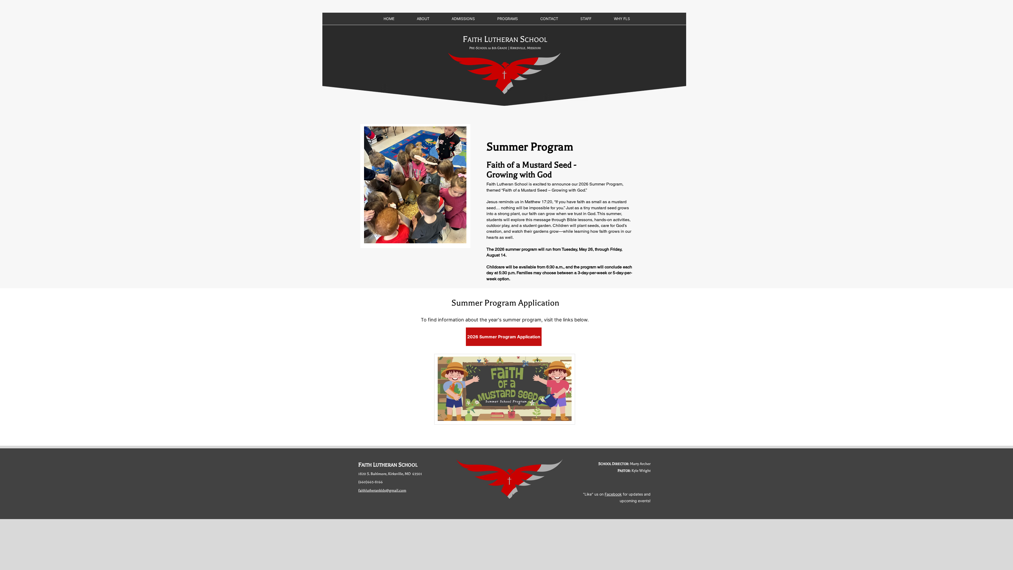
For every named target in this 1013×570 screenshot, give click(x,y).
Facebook (613, 494)
